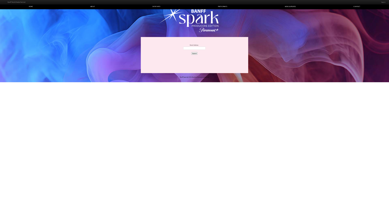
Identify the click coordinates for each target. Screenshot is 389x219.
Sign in (383, 2)
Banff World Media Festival (16, 2)
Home (31, 6)
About (92, 6)
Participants (222, 6)
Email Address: (194, 45)
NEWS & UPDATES (290, 6)
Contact (356, 6)
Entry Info (156, 6)
